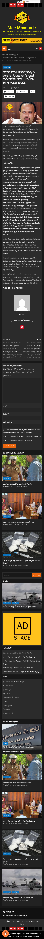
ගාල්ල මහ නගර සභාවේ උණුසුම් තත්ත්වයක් (19, 522)
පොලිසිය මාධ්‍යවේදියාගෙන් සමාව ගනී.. (17, 484)
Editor (7, 88)
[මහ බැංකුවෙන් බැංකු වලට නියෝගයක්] (22, 737)
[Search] (37, 49)
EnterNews (22, 936)
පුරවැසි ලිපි (7, 689)
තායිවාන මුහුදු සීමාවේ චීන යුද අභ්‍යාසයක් (19, 606)
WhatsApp (35, 921)
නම (5, 406)
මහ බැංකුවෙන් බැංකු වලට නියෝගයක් (18, 747)
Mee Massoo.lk (22, 27)
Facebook (7, 921)
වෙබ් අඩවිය (7, 422)
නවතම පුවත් (7, 67)
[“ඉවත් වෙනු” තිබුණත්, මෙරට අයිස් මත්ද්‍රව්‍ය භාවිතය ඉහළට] (22, 545)
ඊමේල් (6, 414)
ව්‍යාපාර (5, 701)
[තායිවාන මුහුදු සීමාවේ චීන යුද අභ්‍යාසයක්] (22, 596)
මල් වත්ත (6, 693)
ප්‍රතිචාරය (7, 375)
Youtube (16, 921)
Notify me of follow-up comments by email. (23, 436)
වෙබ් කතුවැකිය (8, 713)
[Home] (4, 48)
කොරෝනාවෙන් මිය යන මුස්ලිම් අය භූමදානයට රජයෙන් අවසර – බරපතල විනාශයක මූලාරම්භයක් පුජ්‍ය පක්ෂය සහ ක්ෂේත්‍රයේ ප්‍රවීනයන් (12, 349)
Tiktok (22, 924)
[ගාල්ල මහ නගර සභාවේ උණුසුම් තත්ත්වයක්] (22, 506)
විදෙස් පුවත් (15, 603)
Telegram (25, 921)
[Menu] (9, 48)
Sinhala (28, 1)
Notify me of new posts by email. (18, 440)
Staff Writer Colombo (21, 486)
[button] (9, 48)
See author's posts (22, 320)
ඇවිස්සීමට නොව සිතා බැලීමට (14, 681)
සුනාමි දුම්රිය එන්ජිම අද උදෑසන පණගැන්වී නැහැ (21, 672)
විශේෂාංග (6, 709)
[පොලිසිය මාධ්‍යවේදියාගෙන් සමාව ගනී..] (22, 468)
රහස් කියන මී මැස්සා (10, 697)
